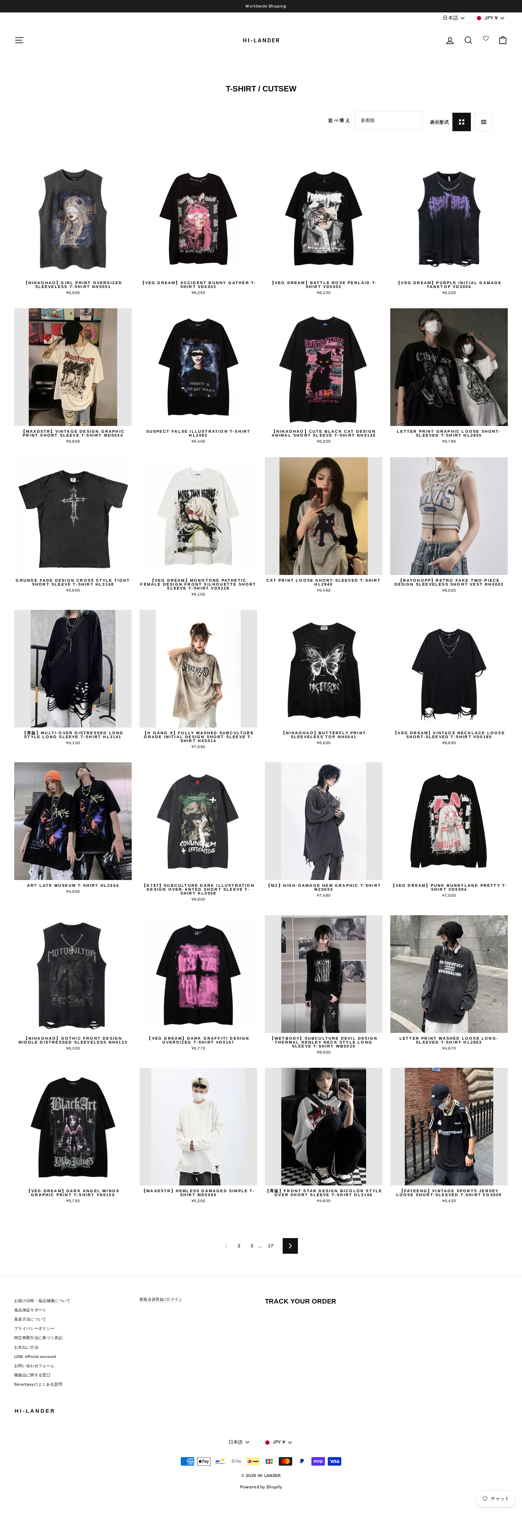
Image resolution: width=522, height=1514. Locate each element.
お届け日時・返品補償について (42, 1301)
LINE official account (35, 1356)
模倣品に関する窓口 (32, 1375)
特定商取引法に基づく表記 (38, 1338)
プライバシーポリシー (34, 1328)
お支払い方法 (26, 1347)
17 (271, 1245)
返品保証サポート (30, 1310)
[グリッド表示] (461, 122)
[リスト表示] (483, 122)
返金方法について (30, 1319)
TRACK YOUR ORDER (300, 1301)
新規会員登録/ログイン (161, 1299)
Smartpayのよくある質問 (38, 1384)
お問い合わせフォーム (34, 1366)
